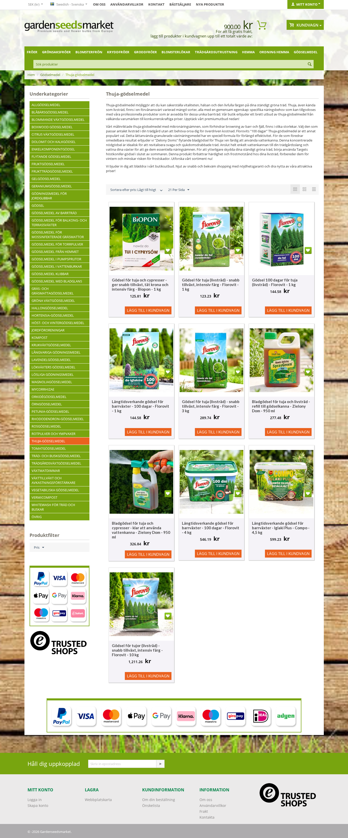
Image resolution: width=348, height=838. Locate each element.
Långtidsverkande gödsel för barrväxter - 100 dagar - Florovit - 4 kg (210, 528)
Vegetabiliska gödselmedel (55, 490)
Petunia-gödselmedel (50, 411)
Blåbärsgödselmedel (50, 112)
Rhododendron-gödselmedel (58, 419)
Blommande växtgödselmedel (58, 119)
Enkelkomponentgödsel (53, 149)
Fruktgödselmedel (48, 164)
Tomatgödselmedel (49, 448)
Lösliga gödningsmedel (53, 374)
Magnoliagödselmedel (52, 382)
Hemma (248, 52)
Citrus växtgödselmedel (53, 134)
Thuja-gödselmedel (48, 441)
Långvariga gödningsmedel (56, 352)
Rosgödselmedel (46, 426)
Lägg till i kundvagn (148, 310)
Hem (31, 74)
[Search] (309, 64)
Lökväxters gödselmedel (53, 367)
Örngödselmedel (47, 404)
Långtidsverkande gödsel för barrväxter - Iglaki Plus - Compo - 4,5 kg (281, 528)
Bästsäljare (180, 4)
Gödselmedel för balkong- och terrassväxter (59, 222)
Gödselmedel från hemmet (55, 251)
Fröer (32, 52)
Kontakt (156, 4)
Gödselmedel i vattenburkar (57, 266)
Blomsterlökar (176, 52)
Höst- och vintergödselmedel (58, 322)
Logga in (35, 799)
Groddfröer (145, 52)
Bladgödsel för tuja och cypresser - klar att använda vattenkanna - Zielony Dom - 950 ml (141, 530)
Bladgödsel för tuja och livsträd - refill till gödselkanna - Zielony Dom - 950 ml (281, 406)
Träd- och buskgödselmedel (56, 456)
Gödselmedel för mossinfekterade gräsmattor (58, 234)
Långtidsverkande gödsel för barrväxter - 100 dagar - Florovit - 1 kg (140, 406)
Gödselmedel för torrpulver (57, 244)
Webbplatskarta (98, 799)
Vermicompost (44, 497)
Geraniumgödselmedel (52, 186)
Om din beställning (158, 799)
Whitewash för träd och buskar (53, 507)
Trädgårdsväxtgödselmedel (56, 463)
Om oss (99, 4)
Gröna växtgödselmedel (53, 300)
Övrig (37, 516)
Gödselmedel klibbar (50, 274)
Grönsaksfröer (56, 52)
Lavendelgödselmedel (51, 359)
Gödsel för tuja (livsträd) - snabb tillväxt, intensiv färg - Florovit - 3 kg (210, 406)
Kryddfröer (118, 52)
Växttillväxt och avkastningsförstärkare (53, 480)
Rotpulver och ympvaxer (53, 433)
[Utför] (160, 764)
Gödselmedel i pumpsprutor (56, 259)
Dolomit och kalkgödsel (54, 141)
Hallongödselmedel (50, 308)
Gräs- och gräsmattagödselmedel (53, 290)
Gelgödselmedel (46, 178)
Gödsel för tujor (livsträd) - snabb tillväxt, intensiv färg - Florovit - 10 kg (137, 650)
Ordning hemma (274, 52)
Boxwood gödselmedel (52, 127)
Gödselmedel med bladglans (57, 281)
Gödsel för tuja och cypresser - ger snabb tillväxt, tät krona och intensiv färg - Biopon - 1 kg (140, 284)
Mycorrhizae (43, 389)
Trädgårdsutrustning (216, 52)
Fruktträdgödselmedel (52, 171)
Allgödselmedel (46, 104)
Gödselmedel (305, 52)
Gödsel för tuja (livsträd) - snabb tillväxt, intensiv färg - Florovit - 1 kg (210, 284)
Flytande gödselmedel (51, 156)
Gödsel (38, 205)
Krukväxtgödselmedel (51, 345)
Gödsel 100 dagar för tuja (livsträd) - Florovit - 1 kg (275, 282)
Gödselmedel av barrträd (54, 213)
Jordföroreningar (48, 330)
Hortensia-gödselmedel (53, 315)
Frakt (203, 811)
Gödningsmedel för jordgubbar (49, 195)
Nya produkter (210, 4)
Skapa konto (38, 805)
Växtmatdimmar (46, 470)
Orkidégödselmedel (49, 396)
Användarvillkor (126, 4)
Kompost (39, 337)
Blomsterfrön (88, 52)
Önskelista (151, 805)
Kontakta (207, 817)
